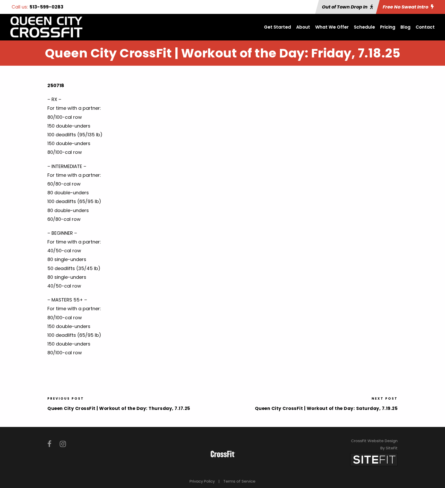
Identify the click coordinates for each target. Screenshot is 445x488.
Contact (425, 27)
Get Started (277, 27)
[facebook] (49, 444)
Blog (405, 27)
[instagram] (63, 444)
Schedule (364, 27)
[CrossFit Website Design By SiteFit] (374, 459)
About (303, 27)
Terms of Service (239, 481)
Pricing (387, 27)
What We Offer (332, 27)
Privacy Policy (202, 481)
